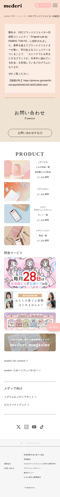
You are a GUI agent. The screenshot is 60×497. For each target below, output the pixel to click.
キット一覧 (43, 215)
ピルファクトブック (15, 404)
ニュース (22, 16)
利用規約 (27, 459)
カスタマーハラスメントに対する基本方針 (40, 464)
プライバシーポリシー (32, 468)
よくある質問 (43, 177)
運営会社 (7, 464)
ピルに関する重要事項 (32, 477)
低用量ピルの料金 (43, 172)
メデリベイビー (43, 230)
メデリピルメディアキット (19, 396)
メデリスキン (43, 189)
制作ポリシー (29, 473)
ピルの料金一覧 (43, 167)
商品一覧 (43, 235)
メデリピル (43, 162)
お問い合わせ (9, 468)
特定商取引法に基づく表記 (34, 455)
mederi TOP (9, 16)
